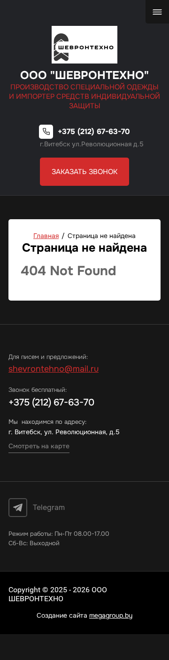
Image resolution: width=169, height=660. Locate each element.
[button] (84, 172)
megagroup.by (110, 615)
